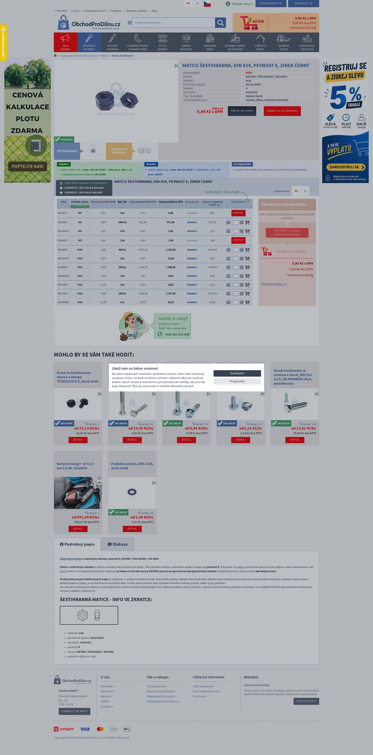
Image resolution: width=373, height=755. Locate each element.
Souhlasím (237, 373)
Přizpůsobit (237, 381)
